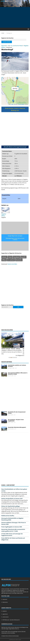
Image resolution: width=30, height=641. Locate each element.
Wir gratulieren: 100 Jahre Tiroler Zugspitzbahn (16, 420)
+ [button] (3, 79)
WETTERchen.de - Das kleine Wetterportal (11, 619)
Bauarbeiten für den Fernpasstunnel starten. (16, 412)
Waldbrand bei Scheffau (7, 515)
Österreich (4, 45)
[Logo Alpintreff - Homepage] (10, 587)
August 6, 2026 (11, 368)
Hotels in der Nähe (12, 264)
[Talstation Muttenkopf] (13, 100)
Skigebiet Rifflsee (3, 214)
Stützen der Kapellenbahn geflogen (10, 506)
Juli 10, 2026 (11, 375)
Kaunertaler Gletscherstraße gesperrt (17, 427)
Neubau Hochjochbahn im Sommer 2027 (12, 498)
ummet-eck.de (5, 617)
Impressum (4, 599)
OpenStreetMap (21, 104)
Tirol (9, 45)
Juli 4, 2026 (11, 414)
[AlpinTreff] (15, 6)
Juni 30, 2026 (11, 428)
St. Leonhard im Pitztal (17, 45)
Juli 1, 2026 (11, 422)
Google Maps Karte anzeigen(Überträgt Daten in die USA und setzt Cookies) (15, 237)
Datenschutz (5, 602)
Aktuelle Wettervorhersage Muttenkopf (15, 147)
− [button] (3, 81)
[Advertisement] (15, 17)
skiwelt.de (4, 611)
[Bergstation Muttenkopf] (17, 78)
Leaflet (12, 104)
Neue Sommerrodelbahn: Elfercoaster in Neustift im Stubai (17, 373)
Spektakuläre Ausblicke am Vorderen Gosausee (17, 365)
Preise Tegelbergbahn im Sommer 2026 (11, 526)
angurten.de (5, 614)
